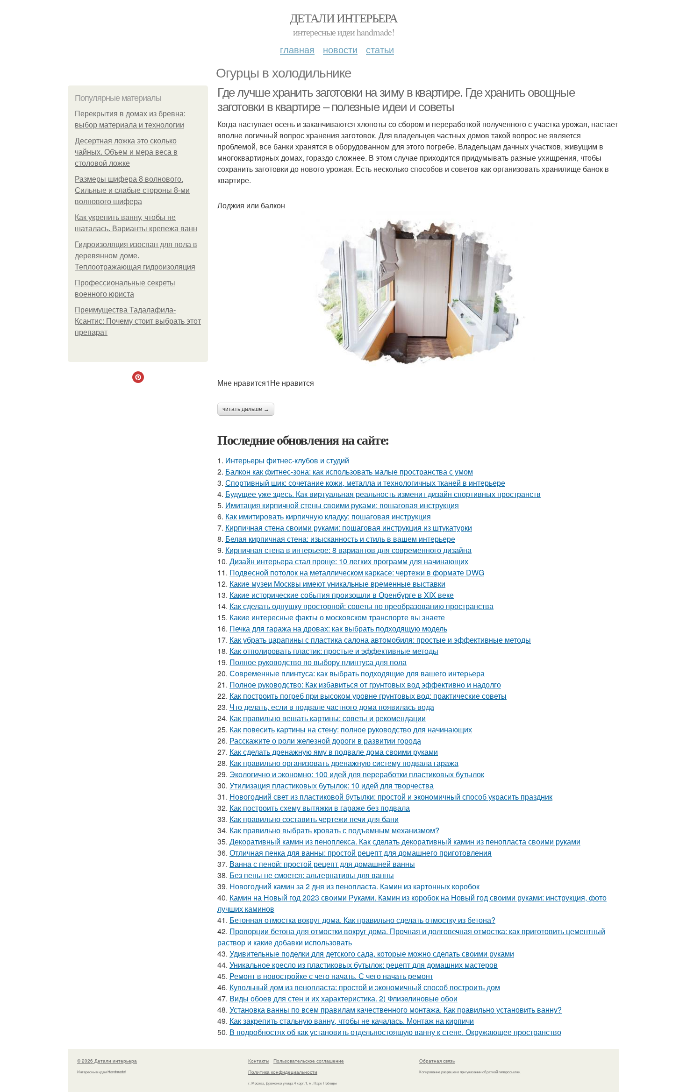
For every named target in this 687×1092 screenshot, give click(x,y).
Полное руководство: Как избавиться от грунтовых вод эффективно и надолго (365, 684)
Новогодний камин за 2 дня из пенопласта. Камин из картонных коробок (354, 886)
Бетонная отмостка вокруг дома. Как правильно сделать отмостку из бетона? (362, 920)
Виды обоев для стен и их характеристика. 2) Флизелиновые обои (343, 998)
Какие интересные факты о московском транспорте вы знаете (337, 617)
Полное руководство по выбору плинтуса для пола (318, 662)
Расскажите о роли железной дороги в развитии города (325, 740)
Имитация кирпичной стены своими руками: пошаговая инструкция (342, 505)
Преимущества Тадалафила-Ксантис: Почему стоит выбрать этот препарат (138, 321)
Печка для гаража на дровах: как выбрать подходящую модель (338, 628)
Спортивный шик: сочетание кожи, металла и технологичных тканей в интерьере (365, 482)
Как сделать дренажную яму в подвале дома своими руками (333, 751)
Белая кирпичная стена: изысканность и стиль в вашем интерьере (340, 538)
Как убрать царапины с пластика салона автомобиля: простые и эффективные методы (380, 639)
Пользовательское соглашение (308, 1060)
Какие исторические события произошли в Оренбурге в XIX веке (341, 594)
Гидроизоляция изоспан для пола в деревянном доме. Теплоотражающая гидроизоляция (136, 256)
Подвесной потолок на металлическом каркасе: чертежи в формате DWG (356, 572)
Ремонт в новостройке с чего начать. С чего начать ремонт (331, 976)
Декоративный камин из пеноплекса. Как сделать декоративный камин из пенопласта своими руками (404, 841)
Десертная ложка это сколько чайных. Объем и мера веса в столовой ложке (126, 152)
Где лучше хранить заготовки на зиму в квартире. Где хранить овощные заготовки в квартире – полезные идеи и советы (395, 99)
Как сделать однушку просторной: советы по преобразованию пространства (361, 606)
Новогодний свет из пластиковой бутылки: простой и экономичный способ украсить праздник (390, 796)
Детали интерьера (343, 18)
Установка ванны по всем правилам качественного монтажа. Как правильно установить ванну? (395, 1009)
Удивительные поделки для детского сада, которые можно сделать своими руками (371, 953)
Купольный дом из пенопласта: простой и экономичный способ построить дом (364, 987)
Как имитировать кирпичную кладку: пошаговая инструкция (328, 516)
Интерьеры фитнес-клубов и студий (287, 460)
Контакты (258, 1060)
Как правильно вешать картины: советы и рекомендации (327, 718)
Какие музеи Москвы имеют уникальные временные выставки (337, 583)
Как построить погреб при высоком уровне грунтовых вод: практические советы (368, 695)
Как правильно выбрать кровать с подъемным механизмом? (334, 830)
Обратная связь (437, 1060)
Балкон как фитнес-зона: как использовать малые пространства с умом (349, 471)
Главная (297, 49)
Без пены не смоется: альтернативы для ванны (311, 875)
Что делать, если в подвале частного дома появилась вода (331, 707)
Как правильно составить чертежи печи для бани (314, 819)
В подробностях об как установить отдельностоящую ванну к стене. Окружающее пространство (395, 1032)
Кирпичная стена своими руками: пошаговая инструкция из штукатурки (348, 527)
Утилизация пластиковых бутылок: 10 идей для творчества (331, 785)
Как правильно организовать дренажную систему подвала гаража (343, 763)
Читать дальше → (245, 409)
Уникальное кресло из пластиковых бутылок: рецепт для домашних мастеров (363, 964)
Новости (340, 49)
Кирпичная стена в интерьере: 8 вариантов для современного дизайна (348, 550)
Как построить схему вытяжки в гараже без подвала (319, 807)
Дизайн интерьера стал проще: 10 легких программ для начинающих (348, 561)
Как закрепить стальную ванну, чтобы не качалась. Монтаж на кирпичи (351, 1020)
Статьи (380, 49)
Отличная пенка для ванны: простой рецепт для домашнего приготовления (360, 852)
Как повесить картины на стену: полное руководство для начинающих (350, 729)
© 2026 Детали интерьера (107, 1060)
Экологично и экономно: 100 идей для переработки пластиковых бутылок (356, 774)
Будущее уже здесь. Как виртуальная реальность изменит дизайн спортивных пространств (383, 494)
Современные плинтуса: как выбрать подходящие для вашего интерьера (357, 673)
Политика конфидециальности (282, 1072)
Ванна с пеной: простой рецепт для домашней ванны (322, 863)
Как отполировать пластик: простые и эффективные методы (333, 650)
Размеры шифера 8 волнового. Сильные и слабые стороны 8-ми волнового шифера (132, 190)
